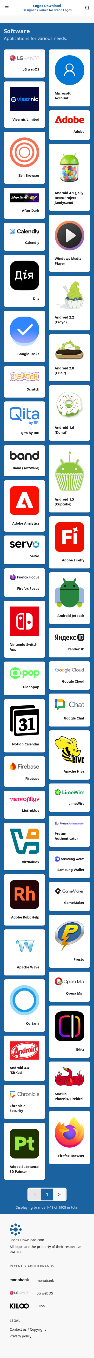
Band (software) (26, 468)
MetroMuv (30, 810)
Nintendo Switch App (23, 647)
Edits (80, 1049)
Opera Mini (75, 993)
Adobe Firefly (73, 560)
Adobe (79, 131)
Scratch (33, 389)
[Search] (87, 8)
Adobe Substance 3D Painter (24, 1169)
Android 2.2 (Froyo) (64, 319)
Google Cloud (73, 681)
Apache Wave (28, 967)
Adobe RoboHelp (25, 917)
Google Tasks (28, 353)
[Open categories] (7, 8)
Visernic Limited (26, 119)
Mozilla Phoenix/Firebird (69, 1096)
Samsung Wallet (70, 869)
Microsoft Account (63, 95)
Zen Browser (29, 175)
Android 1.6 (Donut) (64, 430)
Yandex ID (76, 649)
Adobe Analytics (25, 523)
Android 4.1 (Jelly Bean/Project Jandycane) (69, 198)
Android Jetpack (70, 615)
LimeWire (76, 803)
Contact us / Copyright (28, 1329)
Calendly (32, 242)
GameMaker (74, 902)
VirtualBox (30, 862)
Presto (79, 959)
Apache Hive (74, 771)
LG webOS (30, 69)
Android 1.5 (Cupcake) (64, 501)
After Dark (30, 210)
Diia (36, 298)
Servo (34, 556)
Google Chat (74, 718)
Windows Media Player (68, 261)
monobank (45, 1280)
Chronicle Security (17, 1108)
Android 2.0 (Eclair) (64, 370)
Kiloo (41, 1306)
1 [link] (47, 1194)
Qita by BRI (30, 433)
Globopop (31, 687)
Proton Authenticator (66, 836)
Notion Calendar (25, 744)
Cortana (32, 1023)
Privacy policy (20, 1336)
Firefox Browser (71, 1155)
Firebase (32, 778)
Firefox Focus (28, 588)
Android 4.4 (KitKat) (19, 1070)
